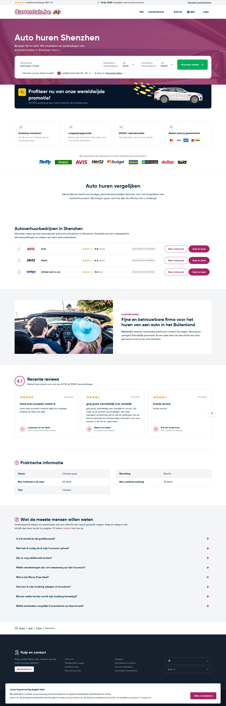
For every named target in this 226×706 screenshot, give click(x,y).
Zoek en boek (199, 248)
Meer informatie (176, 248)
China (39, 628)
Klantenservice (156, 12)
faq (41, 528)
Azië (30, 628)
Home (22, 628)
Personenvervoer (73, 670)
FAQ (141, 12)
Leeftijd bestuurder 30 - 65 (74, 73)
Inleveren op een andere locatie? (38, 73)
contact (67, 528)
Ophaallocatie (26, 63)
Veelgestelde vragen (74, 663)
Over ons (69, 659)
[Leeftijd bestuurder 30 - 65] (59, 73)
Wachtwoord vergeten (125, 663)
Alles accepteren (203, 696)
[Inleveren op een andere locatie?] (19, 73)
